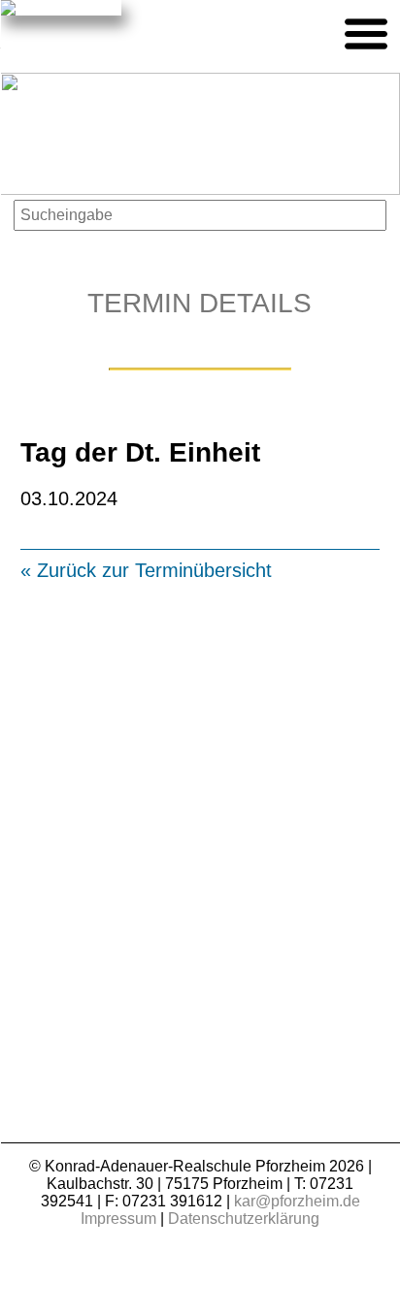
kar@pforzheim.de (297, 1201)
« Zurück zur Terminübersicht (146, 570)
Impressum (118, 1218)
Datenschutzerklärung (243, 1218)
